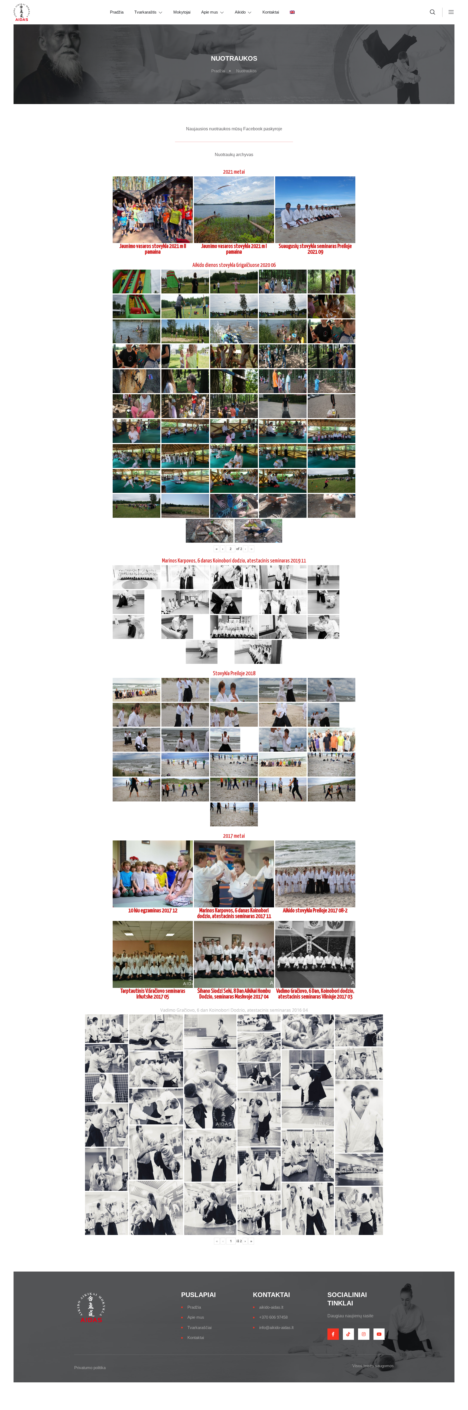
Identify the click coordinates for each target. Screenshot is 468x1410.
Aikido (240, 12)
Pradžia (116, 12)
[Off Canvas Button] (448, 12)
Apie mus (209, 12)
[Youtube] (379, 1334)
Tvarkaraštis (145, 12)
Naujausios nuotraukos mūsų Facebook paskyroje (234, 129)
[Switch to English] (298, 12)
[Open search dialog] (432, 13)
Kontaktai (270, 12)
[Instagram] (363, 1334)
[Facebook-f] (333, 1334)
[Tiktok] (348, 1334)
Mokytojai (181, 12)
